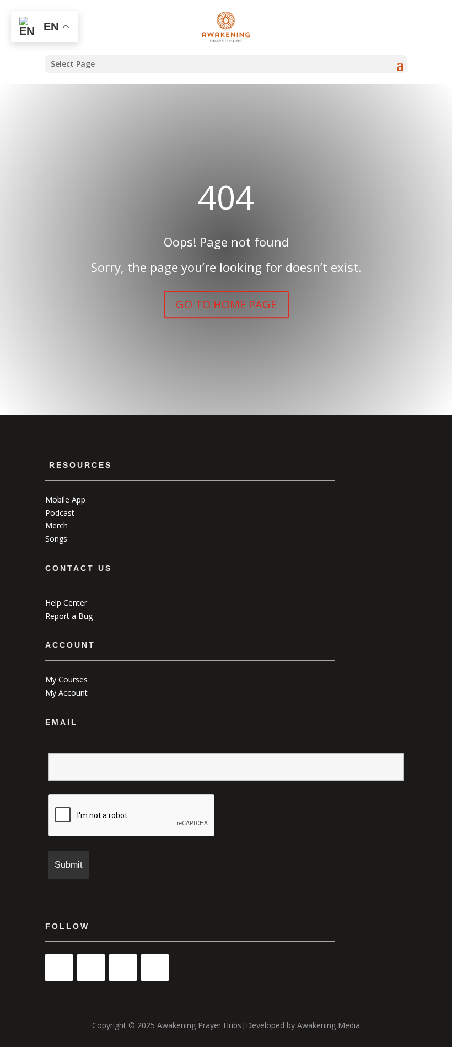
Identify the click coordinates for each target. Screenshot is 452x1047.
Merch (56, 525)
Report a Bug (69, 616)
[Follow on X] (155, 967)
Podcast (59, 513)
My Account (66, 692)
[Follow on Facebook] (123, 967)
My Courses (66, 679)
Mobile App (65, 499)
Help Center (66, 602)
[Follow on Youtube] (59, 967)
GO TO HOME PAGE (226, 304)
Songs (56, 538)
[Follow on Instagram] (91, 967)
